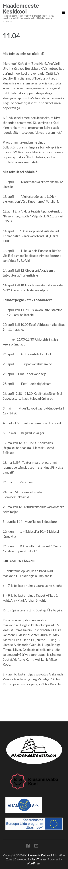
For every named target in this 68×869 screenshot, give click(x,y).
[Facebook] (28, 846)
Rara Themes (39, 859)
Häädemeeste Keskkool (21, 8)
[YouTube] (36, 846)
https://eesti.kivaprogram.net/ (40, 132)
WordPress (34, 863)
